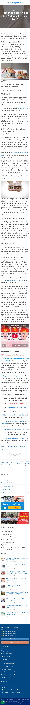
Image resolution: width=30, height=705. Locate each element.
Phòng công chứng (23, 701)
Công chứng (4, 480)
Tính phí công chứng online (8, 674)
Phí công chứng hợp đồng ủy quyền (14, 438)
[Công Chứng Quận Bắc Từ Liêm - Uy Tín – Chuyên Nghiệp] (15, 3)
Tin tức (15, 10)
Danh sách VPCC (5, 656)
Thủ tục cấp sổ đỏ (6, 483)
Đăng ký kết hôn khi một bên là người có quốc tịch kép (16, 606)
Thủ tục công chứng (7, 486)
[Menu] (2, 3)
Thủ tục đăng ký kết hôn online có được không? (16, 579)
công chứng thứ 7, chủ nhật (14, 280)
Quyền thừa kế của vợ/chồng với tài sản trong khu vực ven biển (17, 613)
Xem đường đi (15, 638)
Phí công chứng (15, 642)
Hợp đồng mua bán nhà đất (8, 672)
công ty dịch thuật (23, 108)
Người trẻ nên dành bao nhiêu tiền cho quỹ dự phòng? (17, 559)
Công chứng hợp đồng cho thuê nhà (14, 415)
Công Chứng (14, 701)
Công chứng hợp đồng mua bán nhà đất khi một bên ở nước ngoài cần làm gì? (17, 572)
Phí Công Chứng (5, 489)
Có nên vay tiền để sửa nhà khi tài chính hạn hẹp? (17, 565)
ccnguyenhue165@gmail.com (17, 407)
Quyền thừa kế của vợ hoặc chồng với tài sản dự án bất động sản (17, 592)
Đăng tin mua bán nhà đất (8, 677)
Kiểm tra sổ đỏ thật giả (7, 669)
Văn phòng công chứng (7, 663)
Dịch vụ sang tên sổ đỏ (7, 666)
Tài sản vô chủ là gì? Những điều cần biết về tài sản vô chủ (22, 463)
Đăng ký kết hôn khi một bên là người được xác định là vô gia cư (16, 586)
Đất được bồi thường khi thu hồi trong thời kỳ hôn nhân (16, 599)
